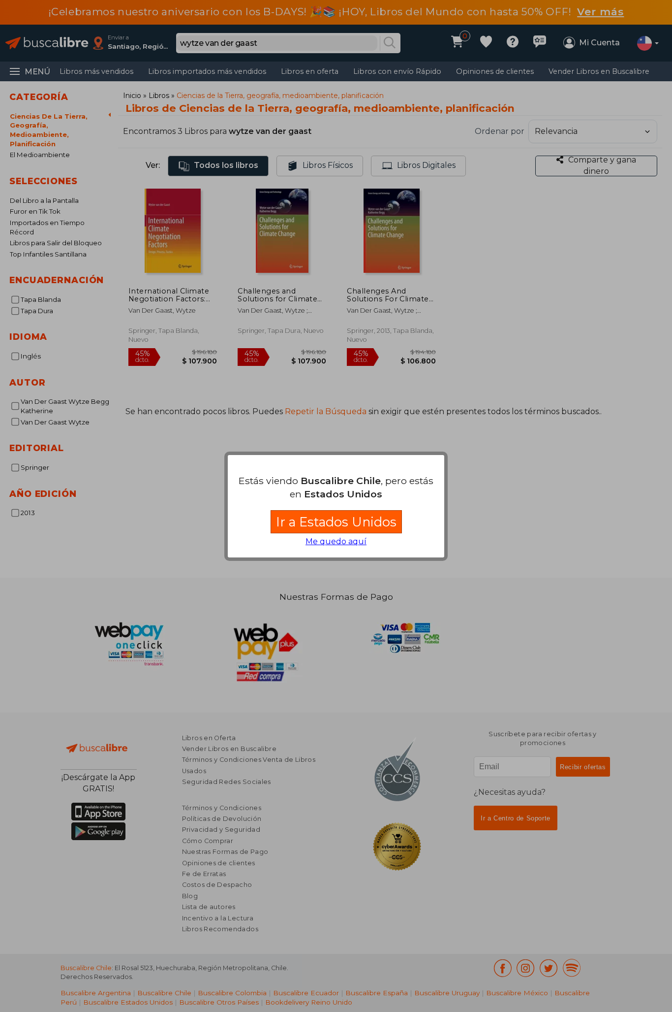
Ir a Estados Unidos (336, 521)
